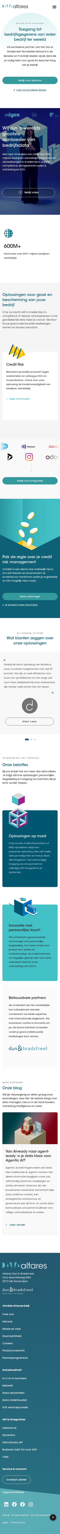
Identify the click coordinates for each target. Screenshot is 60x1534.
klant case (29, 721)
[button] (54, 7)
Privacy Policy (18, 1522)
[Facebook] (14, 1504)
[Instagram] (31, 1504)
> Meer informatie (17, 399)
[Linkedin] (6, 1504)
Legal (5, 1522)
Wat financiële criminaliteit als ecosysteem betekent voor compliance (28, 1156)
